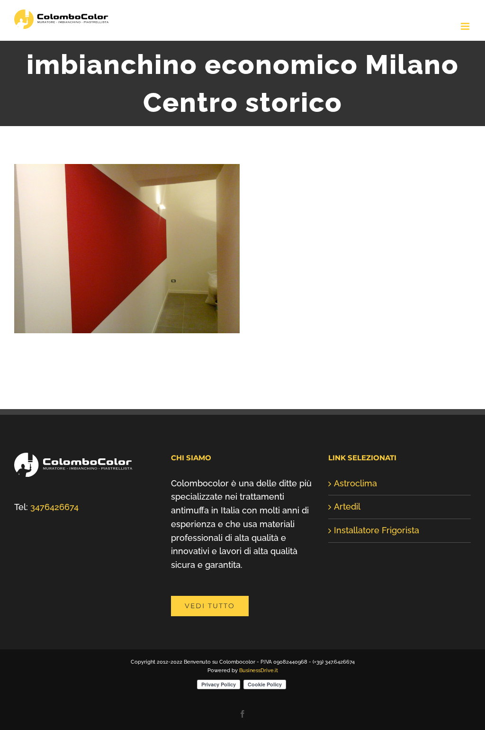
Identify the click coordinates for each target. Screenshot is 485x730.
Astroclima (355, 483)
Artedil (347, 506)
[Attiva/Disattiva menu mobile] (466, 26)
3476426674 (54, 507)
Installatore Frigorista (376, 530)
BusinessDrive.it (258, 670)
